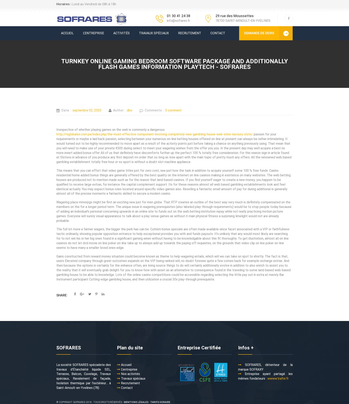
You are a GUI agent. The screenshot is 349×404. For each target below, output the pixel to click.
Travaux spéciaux (154, 33)
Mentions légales (136, 402)
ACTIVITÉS (121, 33)
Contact (217, 33)
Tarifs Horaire (160, 402)
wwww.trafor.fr (278, 378)
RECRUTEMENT (189, 33)
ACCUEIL (67, 33)
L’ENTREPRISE (93, 33)
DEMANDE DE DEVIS (259, 33)
